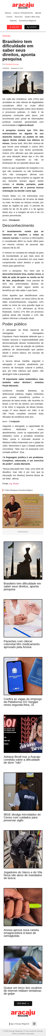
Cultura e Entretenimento (23, 13)
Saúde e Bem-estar (32, 17)
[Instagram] (34, 1023)
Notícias (8, 13)
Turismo (9, 17)
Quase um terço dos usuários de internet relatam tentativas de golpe (23, 990)
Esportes (13, 21)
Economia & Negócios (27, 21)
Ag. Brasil (14, 483)
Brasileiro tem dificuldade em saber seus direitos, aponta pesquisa (22, 586)
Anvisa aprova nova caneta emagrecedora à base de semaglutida (21, 932)
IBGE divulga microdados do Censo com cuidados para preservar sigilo (22, 817)
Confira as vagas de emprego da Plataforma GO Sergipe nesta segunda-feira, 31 (23, 701)
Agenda (38, 13)
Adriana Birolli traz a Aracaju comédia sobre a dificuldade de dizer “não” (22, 759)
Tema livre (19, 17)
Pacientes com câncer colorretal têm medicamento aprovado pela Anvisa (22, 644)
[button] (23, 1003)
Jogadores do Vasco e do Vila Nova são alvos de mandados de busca (23, 875)
